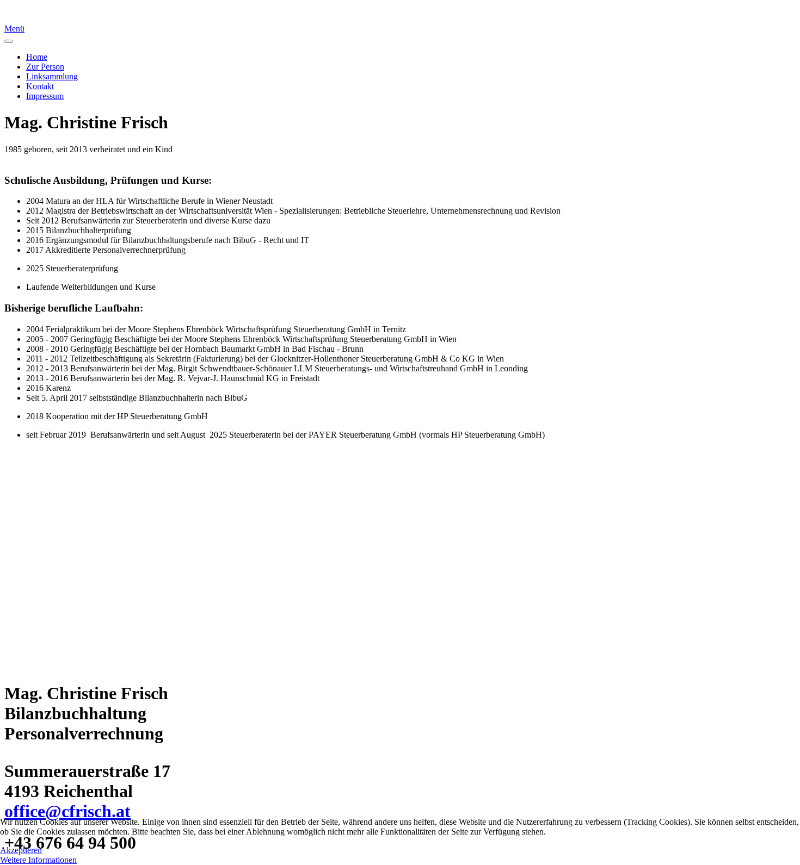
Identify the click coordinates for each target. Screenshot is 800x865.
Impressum (45, 96)
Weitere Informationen (38, 859)
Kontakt (40, 86)
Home (36, 56)
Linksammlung (52, 76)
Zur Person (45, 66)
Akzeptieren (21, 850)
